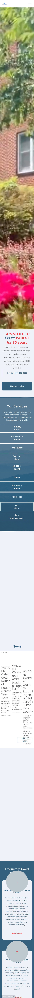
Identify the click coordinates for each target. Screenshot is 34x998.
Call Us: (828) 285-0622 (17, 373)
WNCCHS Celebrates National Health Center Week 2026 (6, 683)
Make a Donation (17, 386)
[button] (30, 652)
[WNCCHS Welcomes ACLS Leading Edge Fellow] (17, 659)
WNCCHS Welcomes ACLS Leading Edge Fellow (17, 677)
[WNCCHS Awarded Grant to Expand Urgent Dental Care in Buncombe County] (28, 661)
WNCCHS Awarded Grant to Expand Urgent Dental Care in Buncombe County (28, 691)
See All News (24, 740)
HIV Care (17, 507)
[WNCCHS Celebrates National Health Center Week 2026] (6, 660)
